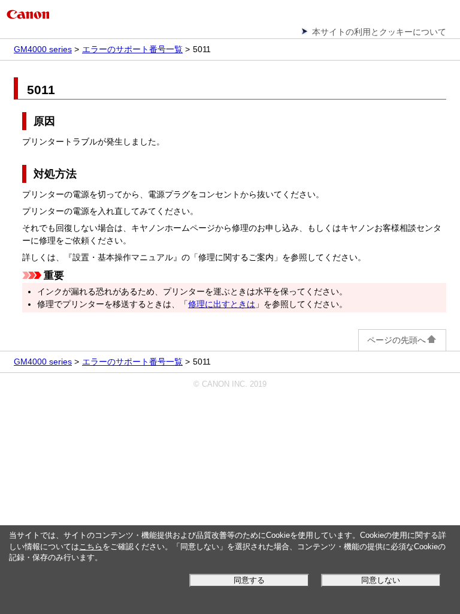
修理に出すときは (221, 304)
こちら (90, 547)
